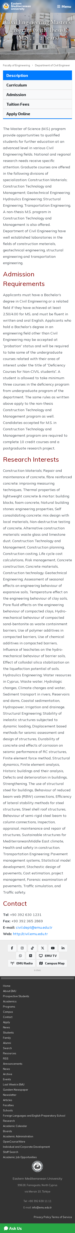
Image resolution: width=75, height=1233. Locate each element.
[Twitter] (42, 948)
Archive (7, 1074)
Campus (8, 1011)
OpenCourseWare (14, 1141)
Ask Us (15, 1228)
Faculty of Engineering (16, 65)
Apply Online (18, 113)
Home (6, 985)
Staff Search (10, 1152)
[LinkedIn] (63, 948)
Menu (66, 6)
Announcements (12, 1063)
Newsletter (9, 1094)
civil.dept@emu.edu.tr (34, 927)
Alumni (7, 1043)
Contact (7, 1017)
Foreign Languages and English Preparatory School (34, 1115)
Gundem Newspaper (15, 1089)
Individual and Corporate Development (26, 1146)
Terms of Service (62, 1217)
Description (17, 75)
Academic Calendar (15, 1126)
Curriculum (16, 84)
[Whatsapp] (20, 955)
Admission (16, 94)
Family (7, 1037)
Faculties (8, 1105)
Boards (7, 1131)
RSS (5, 1058)
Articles (7, 1100)
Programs (9, 1006)
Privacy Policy (42, 1217)
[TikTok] (32, 948)
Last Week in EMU (13, 1084)
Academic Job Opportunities (20, 1157)
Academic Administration (18, 1136)
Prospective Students (16, 996)
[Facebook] (12, 948)
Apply (6, 1022)
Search (7, 1048)
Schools (8, 1110)
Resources (9, 1053)
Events (7, 1079)
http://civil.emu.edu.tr (30, 933)
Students (8, 1032)
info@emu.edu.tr (42, 1207)
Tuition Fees (17, 104)
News (6, 1027)
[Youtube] (52, 948)
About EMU (9, 991)
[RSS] (30, 955)
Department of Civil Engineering (54, 65)
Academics (10, 1001)
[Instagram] (22, 948)
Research (9, 1120)
